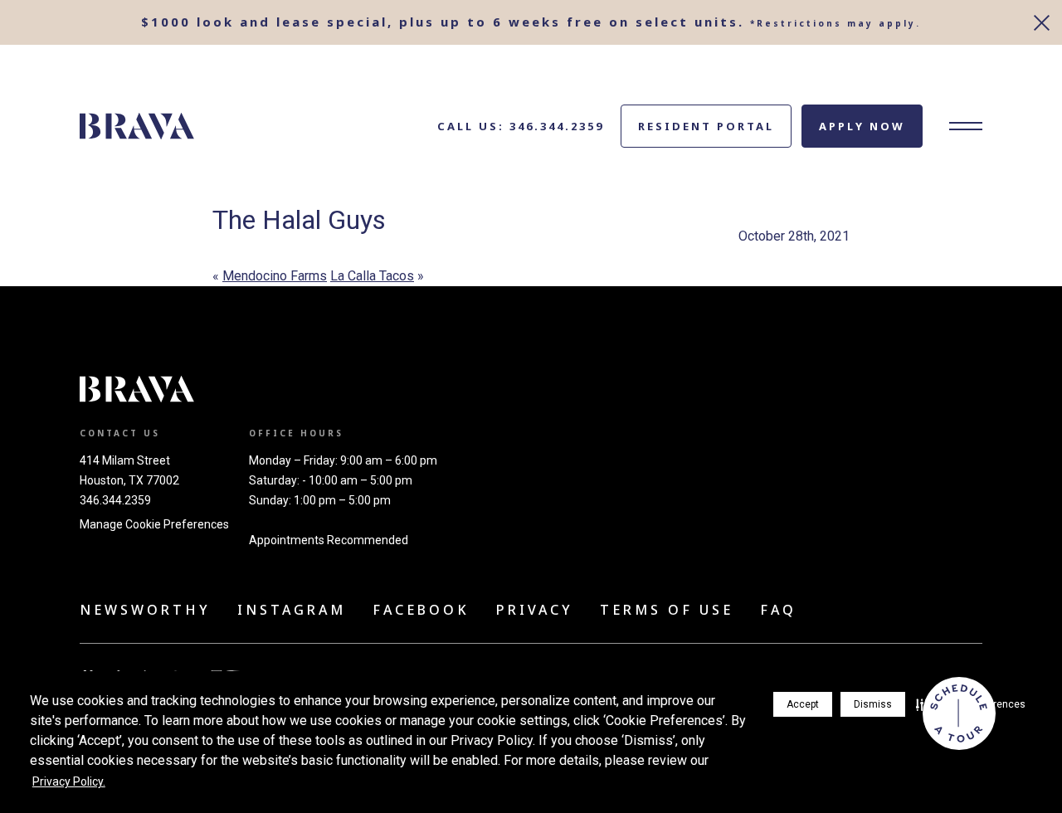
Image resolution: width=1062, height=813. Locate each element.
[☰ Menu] (965, 126)
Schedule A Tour (959, 713)
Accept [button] (803, 704)
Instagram (291, 609)
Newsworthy (145, 609)
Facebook (421, 609)
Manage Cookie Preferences (154, 524)
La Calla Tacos (372, 276)
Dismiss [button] (873, 704)
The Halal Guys (299, 220)
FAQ (778, 609)
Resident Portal (706, 126)
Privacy (534, 609)
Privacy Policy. (68, 781)
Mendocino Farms (274, 276)
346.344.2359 (115, 500)
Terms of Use (666, 609)
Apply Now (862, 126)
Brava (137, 126)
